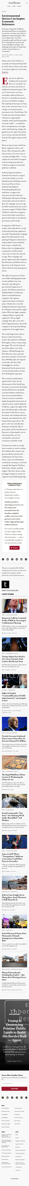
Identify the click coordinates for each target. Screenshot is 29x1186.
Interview (4, 690)
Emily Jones (7, 789)
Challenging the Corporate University (6, 1163)
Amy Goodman (8, 711)
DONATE (19, 6)
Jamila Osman (7, 949)
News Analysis (6, 892)
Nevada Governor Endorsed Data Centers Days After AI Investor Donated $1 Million (14, 738)
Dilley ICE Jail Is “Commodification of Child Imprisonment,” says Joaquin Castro (14, 697)
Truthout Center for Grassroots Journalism (20, 1163)
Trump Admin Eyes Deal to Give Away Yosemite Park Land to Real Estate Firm (13, 659)
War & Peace (14, 892)
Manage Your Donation (20, 1141)
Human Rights (10, 810)
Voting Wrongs (5, 1159)
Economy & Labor (18, 1108)
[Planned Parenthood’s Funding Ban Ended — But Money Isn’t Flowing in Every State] (14, 960)
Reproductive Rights (16, 969)
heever (15, 751)
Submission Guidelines (20, 1150)
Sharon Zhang (7, 633)
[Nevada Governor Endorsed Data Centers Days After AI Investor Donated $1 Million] (14, 724)
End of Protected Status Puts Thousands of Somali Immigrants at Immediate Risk (14, 937)
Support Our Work (19, 1144)
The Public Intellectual (6, 1153)
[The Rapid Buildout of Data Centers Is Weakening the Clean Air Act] (14, 762)
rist (11, 789)
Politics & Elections (11, 615)
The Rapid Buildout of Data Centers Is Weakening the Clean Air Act (13, 777)
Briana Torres (7, 990)
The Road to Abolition (6, 1150)
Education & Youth (6, 1111)
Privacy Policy (18, 1156)
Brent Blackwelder (8, 55)
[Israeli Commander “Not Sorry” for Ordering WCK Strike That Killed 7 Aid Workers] (14, 801)
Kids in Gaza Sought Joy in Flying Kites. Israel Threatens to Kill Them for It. (14, 897)
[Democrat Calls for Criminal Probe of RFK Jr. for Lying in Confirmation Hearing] (14, 606)
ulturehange (18, 55)
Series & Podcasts (5, 1127)
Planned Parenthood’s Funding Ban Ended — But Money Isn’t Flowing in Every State (14, 976)
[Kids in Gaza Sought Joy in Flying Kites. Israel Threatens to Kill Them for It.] (14, 883)
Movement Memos (6, 1156)
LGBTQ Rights (5, 1117)
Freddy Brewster (8, 751)
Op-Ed (4, 11)
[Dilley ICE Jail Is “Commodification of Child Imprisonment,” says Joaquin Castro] (14, 681)
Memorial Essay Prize (20, 1159)
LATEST (14, 6)
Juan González (17, 711)
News (3, 615)
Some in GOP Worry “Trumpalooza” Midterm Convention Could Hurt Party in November (12, 858)
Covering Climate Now (6, 1167)
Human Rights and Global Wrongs (6, 1146)
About (16, 1134)
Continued (5, 51)
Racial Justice (17, 1120)
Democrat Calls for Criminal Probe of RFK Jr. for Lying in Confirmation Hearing (14, 620)
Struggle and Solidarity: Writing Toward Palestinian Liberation (7, 1136)
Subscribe (17, 1147)
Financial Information (19, 1153)
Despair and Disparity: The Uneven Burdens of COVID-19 (7, 1141)
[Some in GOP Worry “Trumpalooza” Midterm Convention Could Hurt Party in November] (14, 842)
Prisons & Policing (5, 1120)
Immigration (11, 690)
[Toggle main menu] (27, 3)
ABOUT (9, 6)
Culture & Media (5, 1108)
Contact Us (17, 1170)
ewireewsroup (16, 990)
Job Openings (18, 1167)
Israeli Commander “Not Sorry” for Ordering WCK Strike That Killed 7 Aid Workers (13, 817)
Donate (17, 1138)
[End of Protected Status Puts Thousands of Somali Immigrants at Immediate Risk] (14, 921)
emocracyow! (6, 712)
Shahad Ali (6, 910)
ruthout (14, 633)
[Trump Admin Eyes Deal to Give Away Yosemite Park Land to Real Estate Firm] (14, 644)
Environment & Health (12, 653)
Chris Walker (7, 670)
